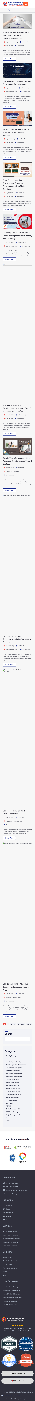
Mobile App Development (11, 1235)
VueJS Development (12, 1097)
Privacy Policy (25, 1399)
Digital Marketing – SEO (13, 1109)
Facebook (9, 1205)
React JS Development (13, 1085)
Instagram (9, 1212)
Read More (9, 59)
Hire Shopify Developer (10, 1301)
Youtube (8, 1220)
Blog (4, 1275)
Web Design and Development (15, 1062)
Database (9, 1118)
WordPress (9, 1103)
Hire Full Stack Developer (11, 1287)
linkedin (8, 1216)
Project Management (10, 1268)
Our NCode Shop (18, 1373)
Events (8, 1121)
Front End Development (10, 1246)
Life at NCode (7, 1264)
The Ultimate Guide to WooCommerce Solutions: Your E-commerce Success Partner (17, 408)
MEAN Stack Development (14, 1076)
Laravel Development (12, 1079)
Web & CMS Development (11, 1242)
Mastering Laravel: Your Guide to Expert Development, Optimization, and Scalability (17, 236)
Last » (29, 1024)
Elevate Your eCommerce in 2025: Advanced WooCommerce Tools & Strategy (17, 461)
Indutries (9, 1059)
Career (5, 1271)
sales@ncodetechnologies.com (16, 1190)
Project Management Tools (14, 1115)
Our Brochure (18, 1381)
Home (3, 10)
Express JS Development (13, 1094)
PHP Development (11, 1100)
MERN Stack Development (14, 1073)
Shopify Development (12, 1056)
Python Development (12, 1082)
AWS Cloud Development (13, 1112)
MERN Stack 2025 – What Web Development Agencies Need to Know (16, 987)
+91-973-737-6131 (12, 1183)
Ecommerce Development (14, 1067)
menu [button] (30, 4)
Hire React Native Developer (12, 1297)
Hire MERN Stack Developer (12, 1294)
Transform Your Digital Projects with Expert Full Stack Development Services (16, 35)
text (25, 4)
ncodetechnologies (12, 1194)
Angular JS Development (13, 1088)
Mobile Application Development (16, 1065)
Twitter (8, 1209)
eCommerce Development (11, 1238)
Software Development (13, 1070)
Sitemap (16, 1399)
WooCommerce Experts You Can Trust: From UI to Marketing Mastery (16, 132)
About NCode (7, 1257)
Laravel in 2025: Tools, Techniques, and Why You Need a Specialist (17, 639)
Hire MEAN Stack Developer (12, 1290)
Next (22, 1024)
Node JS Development (13, 1091)
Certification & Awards (10, 1261)
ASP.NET (8, 1106)
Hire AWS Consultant (10, 1305)
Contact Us (9, 1399)
